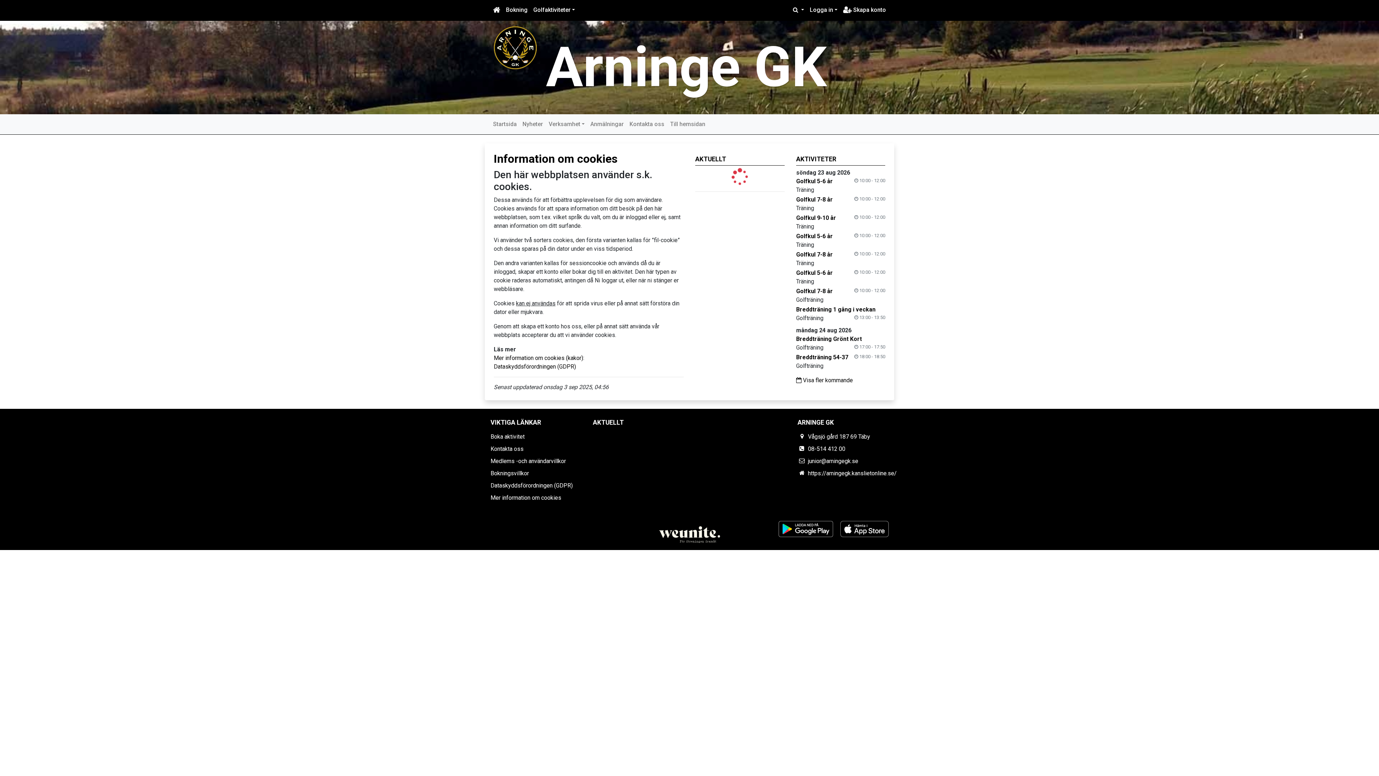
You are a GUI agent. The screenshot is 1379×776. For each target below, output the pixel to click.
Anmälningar (607, 124)
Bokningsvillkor (510, 473)
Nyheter (533, 124)
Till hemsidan (687, 124)
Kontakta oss (647, 124)
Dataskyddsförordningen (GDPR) (535, 366)
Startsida (505, 124)
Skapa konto (869, 9)
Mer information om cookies (526, 497)
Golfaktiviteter (552, 9)
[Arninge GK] (515, 47)
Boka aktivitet (508, 436)
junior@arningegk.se (833, 461)
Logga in (821, 9)
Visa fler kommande (827, 380)
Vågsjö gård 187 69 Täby (839, 436)
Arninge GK (686, 67)
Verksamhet (564, 124)
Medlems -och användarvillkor (528, 461)
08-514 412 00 (826, 448)
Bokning (517, 9)
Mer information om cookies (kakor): (539, 358)
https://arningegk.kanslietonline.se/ (852, 473)
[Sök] (798, 10)
